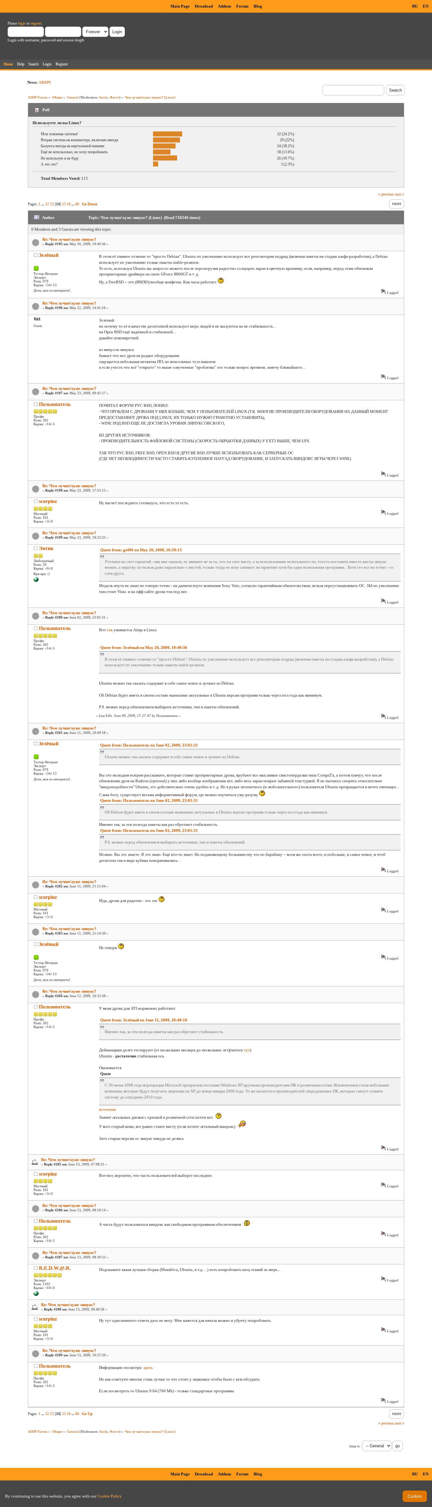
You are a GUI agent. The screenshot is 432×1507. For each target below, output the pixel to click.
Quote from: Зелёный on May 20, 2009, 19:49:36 (143, 647)
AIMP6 (45, 82)
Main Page (180, 6)
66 (77, 204)
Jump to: (355, 1446)
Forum (242, 6)
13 (52, 204)
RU (415, 6)
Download (204, 6)
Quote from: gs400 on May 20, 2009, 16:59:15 (141, 550)
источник (107, 1109)
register (36, 23)
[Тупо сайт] (36, 581)
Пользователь (55, 404)
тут (247, 1050)
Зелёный (49, 255)
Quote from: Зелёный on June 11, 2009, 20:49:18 (143, 1020)
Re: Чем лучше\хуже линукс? (69, 239)
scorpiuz (48, 501)
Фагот (114, 97)
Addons (224, 6)
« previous (386, 194)
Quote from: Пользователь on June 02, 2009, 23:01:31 (149, 745)
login (22, 23)
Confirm (415, 1496)
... (43, 204)
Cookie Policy (109, 1496)
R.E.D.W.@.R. (55, 1268)
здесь (148, 1367)
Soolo (103, 97)
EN (426, 6)
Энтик (46, 548)
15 (64, 204)
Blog (258, 6)
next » (399, 194)
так (110, 629)
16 (69, 204)
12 (47, 204)
